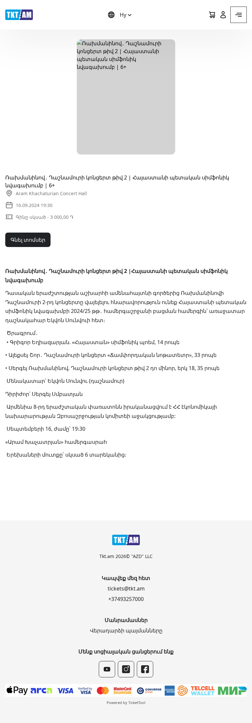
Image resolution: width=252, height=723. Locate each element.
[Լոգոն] (19, 15)
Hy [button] (123, 14)
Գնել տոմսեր (27, 239)
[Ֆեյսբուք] (145, 669)
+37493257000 (126, 599)
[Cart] (212, 15)
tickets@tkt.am (126, 588)
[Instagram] (126, 669)
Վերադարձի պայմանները (126, 630)
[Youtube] (107, 669)
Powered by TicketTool (126, 702)
